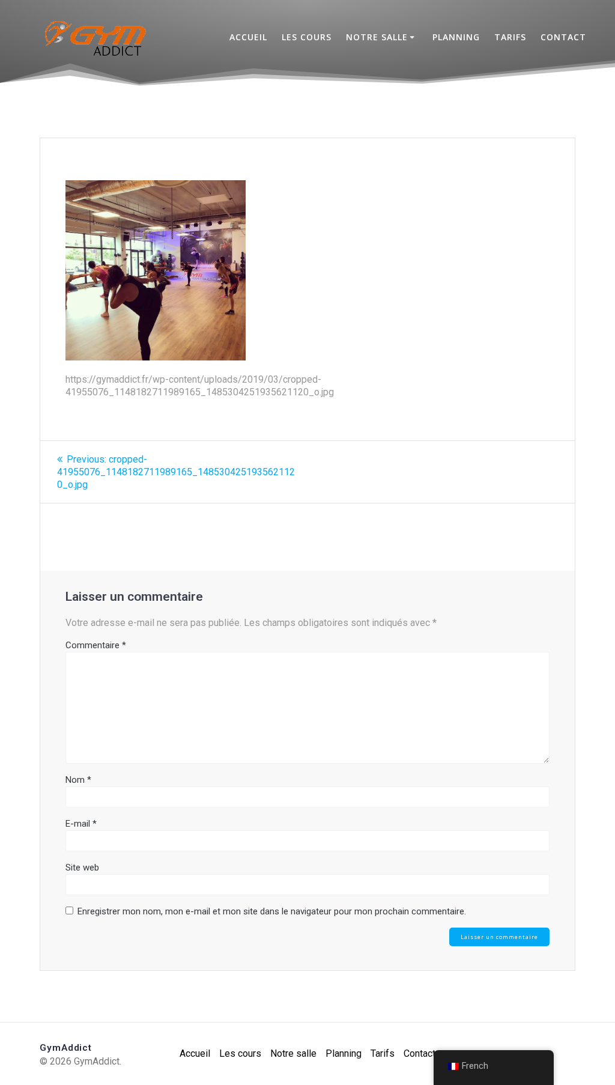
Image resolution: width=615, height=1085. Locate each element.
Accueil (248, 37)
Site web (82, 867)
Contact (563, 37)
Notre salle (377, 37)
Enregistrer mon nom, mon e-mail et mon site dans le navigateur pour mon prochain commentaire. (271, 911)
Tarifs (510, 37)
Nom (78, 779)
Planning (456, 37)
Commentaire (95, 645)
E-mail (81, 823)
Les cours (307, 37)
